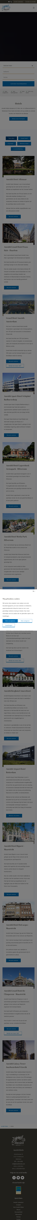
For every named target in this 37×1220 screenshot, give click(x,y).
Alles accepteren (10, 621)
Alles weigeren (25, 621)
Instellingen (8, 625)
